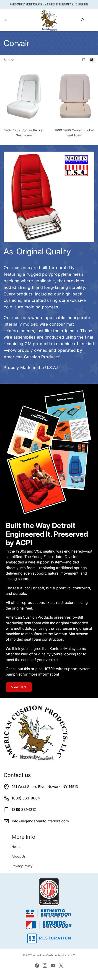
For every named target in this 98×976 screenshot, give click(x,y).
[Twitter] (61, 965)
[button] (9, 60)
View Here (18, 687)
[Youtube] (53, 965)
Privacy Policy (22, 866)
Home (16, 846)
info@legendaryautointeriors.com (40, 821)
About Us (19, 856)
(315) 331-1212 (24, 809)
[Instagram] (45, 965)
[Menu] (5, 20)
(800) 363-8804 (26, 798)
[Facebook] (37, 965)
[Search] (82, 20)
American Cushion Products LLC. (54, 955)
